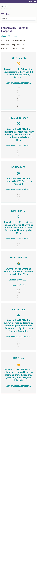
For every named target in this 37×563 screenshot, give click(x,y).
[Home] (6, 7)
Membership (12, 36)
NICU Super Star (18, 117)
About (3, 36)
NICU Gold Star (18, 257)
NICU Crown (18, 309)
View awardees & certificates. (18, 145)
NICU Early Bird (18, 167)
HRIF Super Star (18, 58)
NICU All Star (18, 211)
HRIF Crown (18, 358)
